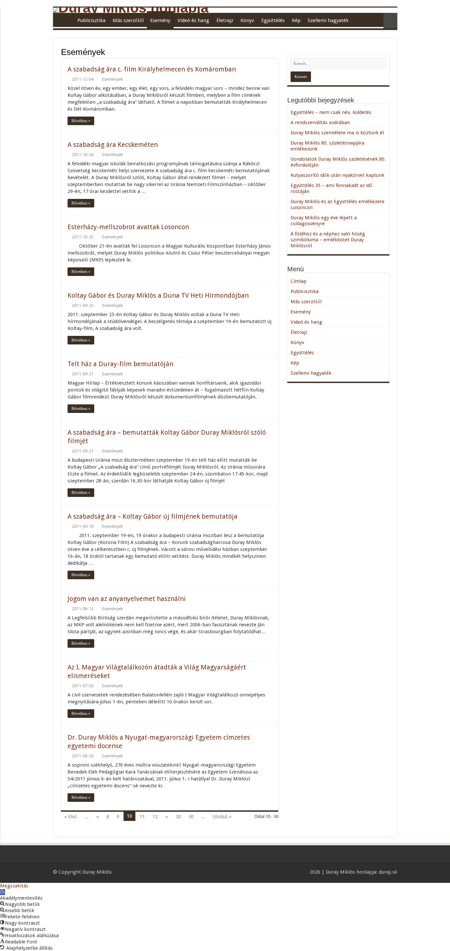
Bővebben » (80, 121)
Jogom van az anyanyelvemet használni (127, 599)
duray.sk (388, 872)
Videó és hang (193, 20)
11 (142, 817)
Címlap (64, 20)
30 (191, 817)
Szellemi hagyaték (328, 20)
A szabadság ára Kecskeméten (113, 145)
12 (155, 817)
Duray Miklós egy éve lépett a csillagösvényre (324, 221)
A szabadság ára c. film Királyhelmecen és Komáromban (152, 69)
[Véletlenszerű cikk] (390, 20)
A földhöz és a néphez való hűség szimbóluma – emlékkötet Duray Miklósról (328, 240)
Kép (296, 20)
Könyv (247, 20)
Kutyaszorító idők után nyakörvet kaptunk (337, 175)
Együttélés (273, 20)
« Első (70, 817)
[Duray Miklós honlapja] (225, 10)
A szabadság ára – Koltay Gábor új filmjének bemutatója (153, 516)
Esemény (160, 20)
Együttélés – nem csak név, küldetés (331, 112)
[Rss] (301, 872)
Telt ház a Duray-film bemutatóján (120, 364)
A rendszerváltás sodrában (320, 122)
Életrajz (224, 20)
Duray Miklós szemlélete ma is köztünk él (337, 133)
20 (178, 817)
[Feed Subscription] (276, 51)
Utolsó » (222, 817)
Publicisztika (91, 20)
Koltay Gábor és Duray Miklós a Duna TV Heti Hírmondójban (158, 295)
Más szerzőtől (128, 20)
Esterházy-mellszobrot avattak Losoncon (128, 227)
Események (112, 79)
